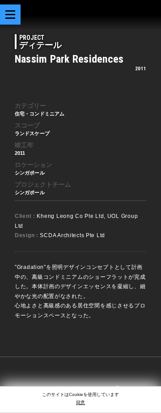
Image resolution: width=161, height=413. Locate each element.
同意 (80, 402)
